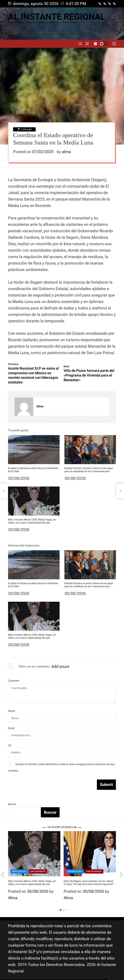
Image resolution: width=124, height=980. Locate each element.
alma (66, 151)
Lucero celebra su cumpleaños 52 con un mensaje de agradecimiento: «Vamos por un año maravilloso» (33, 884)
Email (11, 728)
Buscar (12, 804)
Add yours (60, 666)
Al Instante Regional (56, 16)
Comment (13, 680)
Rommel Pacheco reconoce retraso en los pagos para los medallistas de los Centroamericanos (88, 585)
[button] (2, 875)
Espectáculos (19, 871)
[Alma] (24, 406)
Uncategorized (38, 871)
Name (11, 711)
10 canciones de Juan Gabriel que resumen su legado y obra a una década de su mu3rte (87, 882)
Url (9, 745)
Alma (39, 406)
